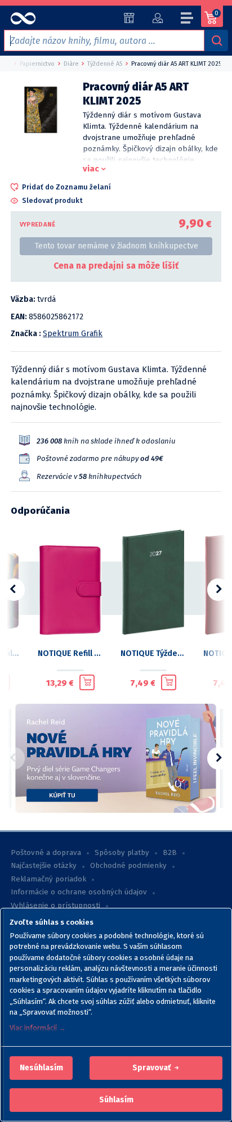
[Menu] (187, 20)
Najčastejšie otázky (44, 865)
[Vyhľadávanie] (216, 40)
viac (91, 169)
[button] (41, 1068)
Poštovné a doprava (46, 852)
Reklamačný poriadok (48, 879)
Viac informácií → (38, 1028)
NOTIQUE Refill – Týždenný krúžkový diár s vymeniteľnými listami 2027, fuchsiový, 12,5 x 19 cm (70, 653)
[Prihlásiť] (157, 17)
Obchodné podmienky (128, 865)
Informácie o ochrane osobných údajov (79, 892)
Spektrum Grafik (72, 333)
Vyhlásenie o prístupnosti (55, 905)
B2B (170, 852)
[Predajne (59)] (129, 17)
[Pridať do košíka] (87, 682)
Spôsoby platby (122, 852)
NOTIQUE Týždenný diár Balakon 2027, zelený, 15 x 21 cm (153, 653)
